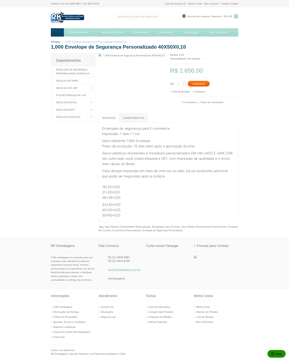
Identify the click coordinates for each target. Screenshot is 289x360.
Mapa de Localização (64, 327)
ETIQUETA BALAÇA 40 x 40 (71, 95)
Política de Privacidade (65, 317)
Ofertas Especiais (158, 322)
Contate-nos (107, 307)
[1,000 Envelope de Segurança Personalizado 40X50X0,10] (133, 55)
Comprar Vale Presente (161, 312)
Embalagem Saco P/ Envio (166, 226)
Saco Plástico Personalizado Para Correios (204, 226)
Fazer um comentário (212, 102)
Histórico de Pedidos (207, 312)
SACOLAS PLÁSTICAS (68, 117)
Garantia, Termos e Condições (69, 322)
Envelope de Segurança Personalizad (162, 230)
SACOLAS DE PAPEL (67, 80)
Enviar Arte (59, 337)
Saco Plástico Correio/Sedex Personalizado (128, 226)
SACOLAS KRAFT (65, 109)
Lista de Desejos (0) (175, 3)
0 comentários (189, 102)
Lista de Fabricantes (159, 307)
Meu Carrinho (211, 3)
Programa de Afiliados (160, 317)
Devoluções (107, 312)
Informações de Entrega (66, 312)
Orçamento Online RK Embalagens (71, 332)
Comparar (199, 91)
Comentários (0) (133, 118)
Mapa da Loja (108, 317)
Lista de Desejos (181, 91)
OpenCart (69, 350)
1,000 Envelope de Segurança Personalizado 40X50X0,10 (95, 41)
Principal (55, 41)
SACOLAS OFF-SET (67, 88)
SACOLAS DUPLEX (66, 102)
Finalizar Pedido (229, 3)
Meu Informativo (204, 322)
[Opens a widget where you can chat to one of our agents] (276, 354)
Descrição (109, 118)
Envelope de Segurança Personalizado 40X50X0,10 (72, 71)
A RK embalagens (62, 307)
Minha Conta (195, 3)
